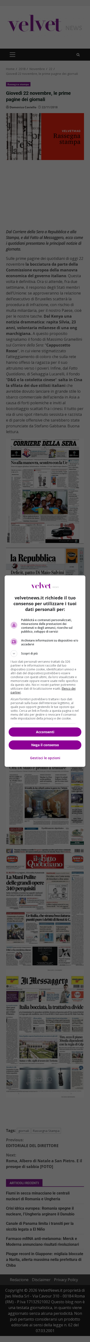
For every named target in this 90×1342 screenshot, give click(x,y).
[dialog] (45, 671)
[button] (45, 653)
